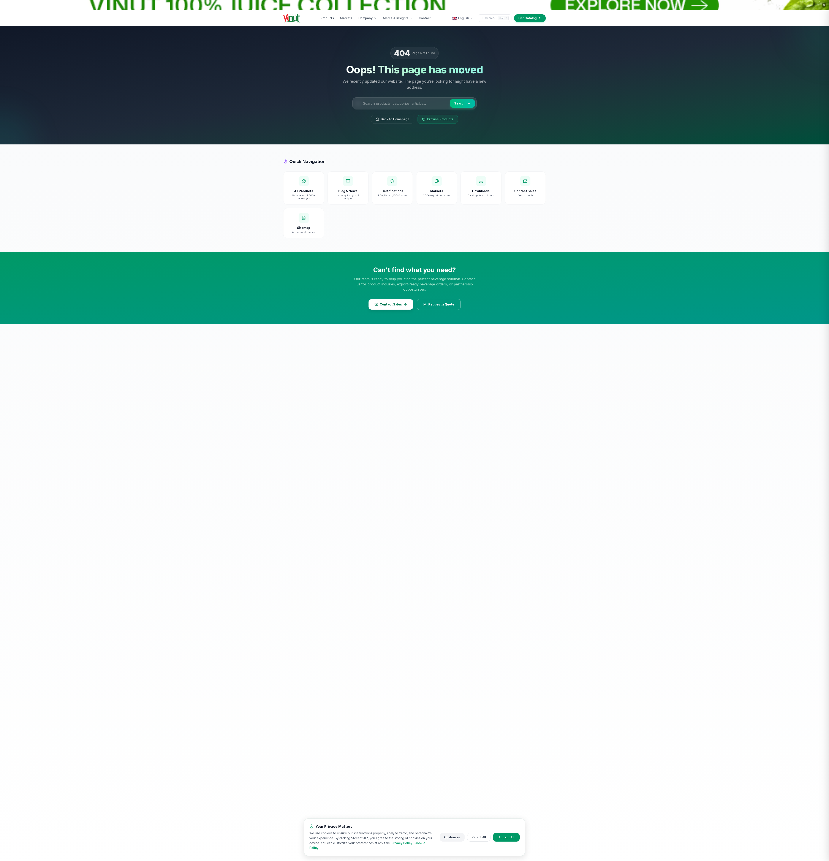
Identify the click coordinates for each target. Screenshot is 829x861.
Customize (452, 837)
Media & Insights (395, 18)
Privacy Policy (401, 843)
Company (365, 18)
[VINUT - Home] (292, 18)
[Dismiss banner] (824, 5)
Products (327, 18)
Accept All (506, 837)
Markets (346, 18)
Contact (425, 18)
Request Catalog (763, 838)
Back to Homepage (395, 119)
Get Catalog (527, 18)
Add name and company (749, 827)
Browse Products (440, 119)
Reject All (479, 837)
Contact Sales (391, 304)
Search (459, 103)
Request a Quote (441, 304)
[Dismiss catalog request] (803, 755)
